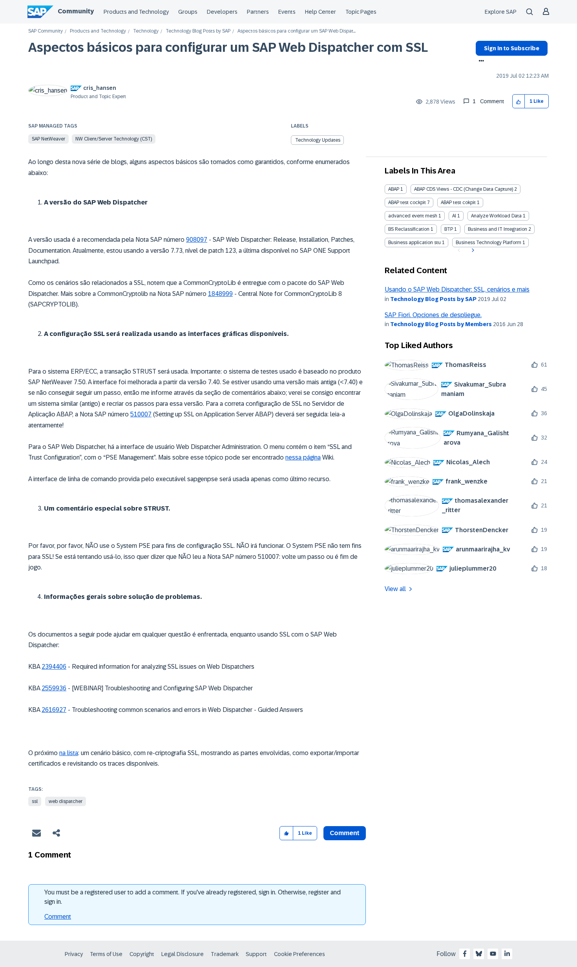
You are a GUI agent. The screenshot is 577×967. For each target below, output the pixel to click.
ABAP (393, 189)
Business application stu (414, 242)
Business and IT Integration (497, 229)
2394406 (54, 666)
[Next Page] (472, 250)
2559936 (54, 688)
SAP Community (45, 31)
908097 (196, 239)
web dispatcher (65, 801)
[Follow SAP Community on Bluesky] (479, 954)
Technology (146, 31)
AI (454, 216)
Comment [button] (345, 833)
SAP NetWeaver (48, 139)
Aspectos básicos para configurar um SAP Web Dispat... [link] (296, 31)
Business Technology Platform (488, 242)
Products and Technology (136, 12)
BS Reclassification (408, 229)
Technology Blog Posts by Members (441, 324)
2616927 (54, 709)
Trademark (225, 954)
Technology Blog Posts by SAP (198, 31)
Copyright (142, 954)
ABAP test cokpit (458, 202)
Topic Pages (360, 12)
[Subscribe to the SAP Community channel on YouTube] (493, 954)
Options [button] (480, 62)
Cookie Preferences (299, 954)
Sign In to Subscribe (511, 48)
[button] (519, 101)
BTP (448, 229)
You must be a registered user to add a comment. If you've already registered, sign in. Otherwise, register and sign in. (192, 897)
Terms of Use (106, 954)
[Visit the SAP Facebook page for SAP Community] (465, 954)
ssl (35, 801)
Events (287, 12)
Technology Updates (317, 140)
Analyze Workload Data (496, 216)
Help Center (320, 12)
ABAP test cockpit (407, 202)
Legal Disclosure (182, 954)
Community (76, 11)
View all (395, 589)
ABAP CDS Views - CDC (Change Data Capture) (463, 189)
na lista (68, 753)
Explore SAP (501, 12)
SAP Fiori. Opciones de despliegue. (433, 315)
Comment (57, 916)
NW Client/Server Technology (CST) (113, 139)
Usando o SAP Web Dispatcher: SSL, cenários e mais (457, 289)
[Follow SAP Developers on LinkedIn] (507, 954)
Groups (187, 12)
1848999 (220, 293)
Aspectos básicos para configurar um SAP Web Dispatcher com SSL (228, 47)
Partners (258, 12)
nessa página (303, 457)
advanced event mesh (412, 216)
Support (256, 954)
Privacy (74, 954)
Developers (222, 12)
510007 (141, 414)
